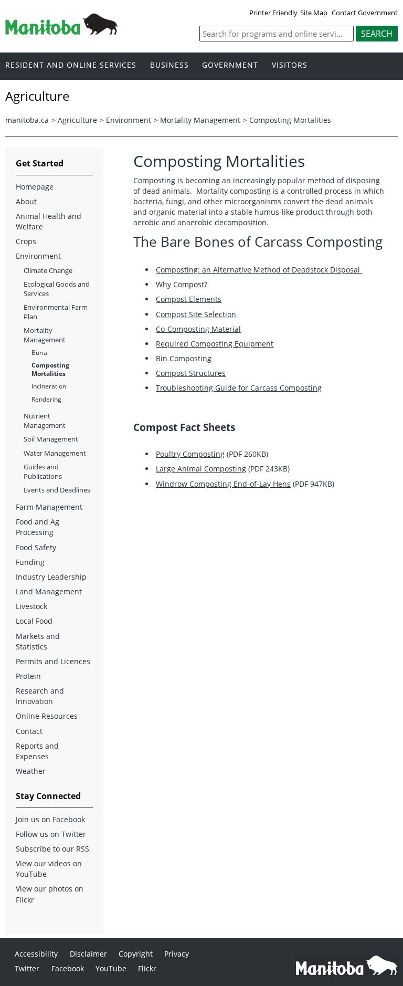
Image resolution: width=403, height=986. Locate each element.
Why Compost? (181, 284)
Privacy (176, 954)
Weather (31, 771)
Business (169, 65)
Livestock (31, 606)
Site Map (313, 12)
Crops (26, 241)
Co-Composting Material (198, 329)
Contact (29, 731)
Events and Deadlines (57, 490)
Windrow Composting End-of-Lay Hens (223, 484)
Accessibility (36, 954)
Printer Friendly (273, 12)
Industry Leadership (51, 577)
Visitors (289, 65)
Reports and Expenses (37, 751)
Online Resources (47, 716)
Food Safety (36, 547)
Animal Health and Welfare (48, 221)
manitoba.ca (27, 120)
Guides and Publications (43, 471)
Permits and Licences (53, 661)
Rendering (46, 399)
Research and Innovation (40, 696)
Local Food (34, 621)
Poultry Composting (190, 454)
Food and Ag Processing (37, 527)
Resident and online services (70, 65)
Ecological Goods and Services (57, 288)
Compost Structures (191, 373)
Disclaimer (88, 954)
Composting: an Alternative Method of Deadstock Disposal (259, 270)
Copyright (136, 954)
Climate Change (48, 270)
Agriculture (77, 120)
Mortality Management (200, 120)
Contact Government (365, 12)
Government (230, 65)
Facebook (67, 968)
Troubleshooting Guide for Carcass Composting (239, 388)
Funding (30, 562)
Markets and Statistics (38, 641)
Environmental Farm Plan (56, 311)
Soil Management (51, 439)
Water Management (55, 453)
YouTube (111, 968)
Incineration (48, 386)
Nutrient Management (45, 420)
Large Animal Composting (201, 469)
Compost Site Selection (196, 314)
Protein (28, 676)
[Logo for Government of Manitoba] (61, 31)
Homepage (35, 187)
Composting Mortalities (290, 120)
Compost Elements (188, 299)
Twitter (27, 968)
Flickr (147, 968)
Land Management (49, 591)
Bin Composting (183, 358)
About (26, 201)
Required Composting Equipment (214, 344)
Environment (128, 120)
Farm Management (49, 507)
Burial (40, 352)
